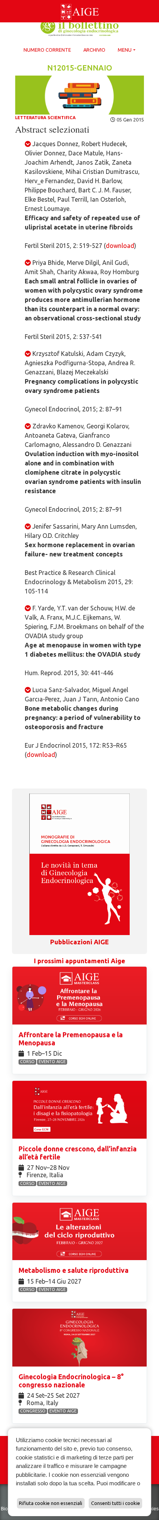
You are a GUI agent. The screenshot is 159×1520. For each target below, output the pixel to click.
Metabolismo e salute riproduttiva (74, 1270)
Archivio (94, 49)
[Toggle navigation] (4, 1)
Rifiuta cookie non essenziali (50, 1503)
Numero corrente (47, 49)
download (120, 245)
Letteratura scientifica (45, 117)
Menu (125, 49)
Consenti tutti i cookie (115, 1503)
